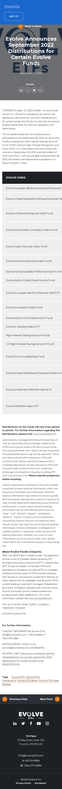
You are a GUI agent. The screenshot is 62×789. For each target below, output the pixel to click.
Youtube (20, 607)
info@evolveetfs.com (31, 755)
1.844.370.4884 (31, 765)
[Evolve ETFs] (31, 716)
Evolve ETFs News (28, 680)
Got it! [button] (13, 16)
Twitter (32, 604)
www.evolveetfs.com (44, 434)
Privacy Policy (23, 783)
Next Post (46, 699)
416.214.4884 (31, 760)
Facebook (8, 607)
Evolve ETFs (18, 677)
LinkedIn (43, 604)
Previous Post (18, 699)
